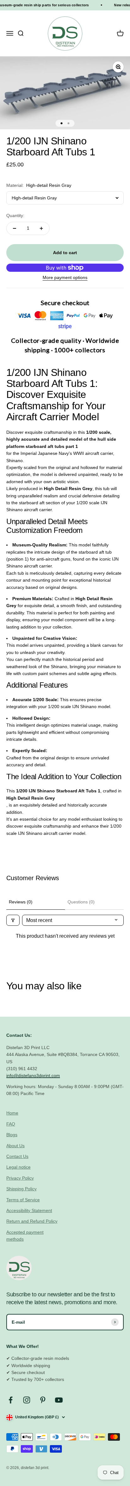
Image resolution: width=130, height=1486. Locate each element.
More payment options (65, 277)
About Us (15, 1145)
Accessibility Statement (29, 1210)
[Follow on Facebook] (10, 1400)
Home (12, 1112)
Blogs (11, 1134)
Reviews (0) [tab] (20, 901)
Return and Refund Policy (31, 1221)
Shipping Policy (21, 1188)
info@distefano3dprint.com (33, 1075)
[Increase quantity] (41, 228)
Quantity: (15, 215)
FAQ (10, 1123)
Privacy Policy (20, 1178)
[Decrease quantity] (14, 228)
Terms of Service (23, 1199)
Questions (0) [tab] (81, 901)
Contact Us (17, 1156)
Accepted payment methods (25, 1236)
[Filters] (13, 920)
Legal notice (18, 1167)
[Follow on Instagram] (26, 1400)
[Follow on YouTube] (59, 1400)
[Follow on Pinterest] (42, 1400)
